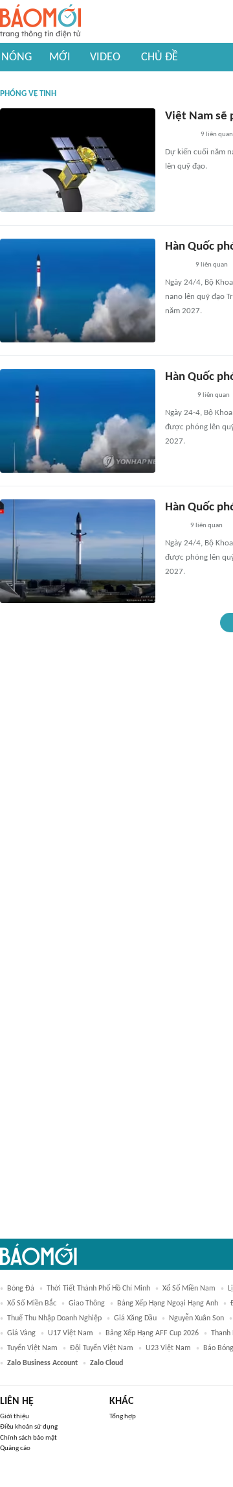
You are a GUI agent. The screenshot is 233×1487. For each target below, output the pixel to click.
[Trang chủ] (40, 22)
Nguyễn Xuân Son (196, 1318)
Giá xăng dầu (135, 1318)
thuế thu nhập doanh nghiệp (54, 1318)
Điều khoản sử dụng (29, 1427)
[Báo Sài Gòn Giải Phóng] (177, 396)
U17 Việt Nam (70, 1333)
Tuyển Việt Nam (32, 1348)
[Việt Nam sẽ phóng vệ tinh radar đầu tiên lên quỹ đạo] (77, 160)
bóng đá (20, 1288)
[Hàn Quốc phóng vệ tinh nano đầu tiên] (77, 290)
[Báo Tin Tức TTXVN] (174, 526)
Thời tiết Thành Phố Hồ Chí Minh (98, 1288)
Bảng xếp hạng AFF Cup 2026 (152, 1333)
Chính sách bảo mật (28, 1438)
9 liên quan (217, 134)
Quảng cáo (15, 1448)
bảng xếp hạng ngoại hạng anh (167, 1303)
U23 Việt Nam (168, 1348)
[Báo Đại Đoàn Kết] (179, 135)
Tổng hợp (122, 1416)
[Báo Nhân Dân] (176, 266)
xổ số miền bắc (31, 1303)
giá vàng (21, 1333)
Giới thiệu (14, 1416)
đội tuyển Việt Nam (101, 1348)
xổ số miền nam (189, 1288)
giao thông (87, 1303)
